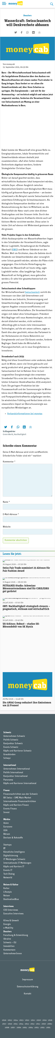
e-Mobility (8, 928)
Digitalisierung (10, 856)
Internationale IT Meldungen (17, 863)
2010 (44, 1024)
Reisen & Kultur (10, 885)
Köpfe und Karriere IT (13, 867)
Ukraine (7, 939)
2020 (39, 1020)
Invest (6, 812)
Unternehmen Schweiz (14, 736)
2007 (13, 1028)
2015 (15, 1024)
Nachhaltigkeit (20, 434)
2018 (50, 1020)
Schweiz (7, 732)
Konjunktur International (15, 776)
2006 (19, 1028)
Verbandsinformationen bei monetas (24, 414)
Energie (7, 924)
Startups (7, 845)
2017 (4, 1024)
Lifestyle (7, 892)
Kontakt (27, 994)
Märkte (6, 819)
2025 (10, 1020)
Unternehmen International (16, 769)
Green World (8, 434)
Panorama (8, 780)
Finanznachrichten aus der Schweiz (20, 794)
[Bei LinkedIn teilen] (33, 32)
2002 (42, 1028)
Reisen (6, 896)
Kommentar (9, 462)
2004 (30, 1028)
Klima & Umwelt (11, 921)
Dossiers (27, 16)
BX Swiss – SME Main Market (17, 798)
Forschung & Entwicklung (15, 935)
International (9, 765)
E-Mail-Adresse (11, 514)
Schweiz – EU (9, 942)
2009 (49, 1024)
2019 (44, 1020)
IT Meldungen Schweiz (14, 859)
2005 (25, 1028)
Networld (7, 878)
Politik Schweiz (10, 740)
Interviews (8, 906)
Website (7, 527)
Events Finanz (10, 809)
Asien (6, 823)
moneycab (10, 64)
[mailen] (39, 32)
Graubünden (9, 754)
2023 (21, 1020)
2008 (7, 1028)
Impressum (27, 980)
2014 (21, 1024)
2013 (27, 1024)
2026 (4, 1020)
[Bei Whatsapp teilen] (27, 32)
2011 (38, 1024)
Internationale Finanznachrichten (19, 801)
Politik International (13, 772)
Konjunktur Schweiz (13, 743)
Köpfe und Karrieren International (19, 783)
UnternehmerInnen (12, 953)
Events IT (7, 870)
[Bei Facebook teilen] (21, 32)
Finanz (6, 790)
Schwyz (7, 758)
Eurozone (7, 827)
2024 (16, 1020)
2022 (27, 1020)
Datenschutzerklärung (27, 987)
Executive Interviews (13, 914)
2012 (32, 1024)
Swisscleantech (32, 292)
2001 (48, 1028)
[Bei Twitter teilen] (16, 32)
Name (6, 502)
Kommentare (9, 950)
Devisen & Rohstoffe (13, 838)
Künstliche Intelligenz (14, 852)
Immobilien (9, 946)
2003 (36, 1028)
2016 (10, 1024)
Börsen (6, 834)
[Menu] (4, 4)
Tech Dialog (9, 874)
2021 (33, 1020)
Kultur (6, 888)
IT (4, 848)
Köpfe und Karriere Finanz (16, 805)
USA (5, 830)
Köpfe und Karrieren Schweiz (17, 751)
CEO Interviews (10, 910)
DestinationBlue (11, 899)
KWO (14, 250)
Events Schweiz (10, 747)
